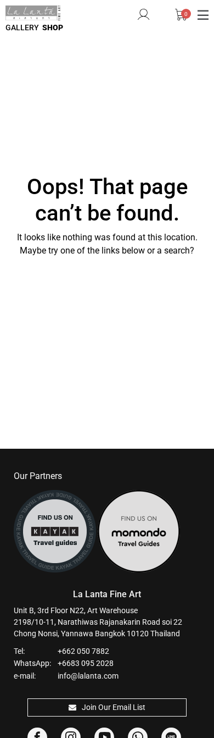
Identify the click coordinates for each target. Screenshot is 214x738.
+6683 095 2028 (86, 663)
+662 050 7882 (83, 651)
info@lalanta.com (88, 675)
